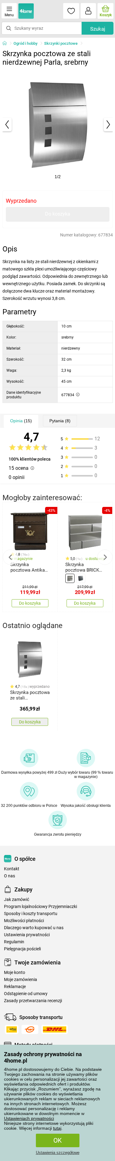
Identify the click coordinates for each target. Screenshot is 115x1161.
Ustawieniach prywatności (29, 1118)
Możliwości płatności (24, 920)
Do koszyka (57, 214)
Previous (10, 557)
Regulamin (14, 942)
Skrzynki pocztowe (61, 43)
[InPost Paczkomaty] (11, 1029)
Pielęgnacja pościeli (22, 949)
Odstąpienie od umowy (26, 993)
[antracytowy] (80, 578)
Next (105, 557)
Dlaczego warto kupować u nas (33, 927)
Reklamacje (15, 986)
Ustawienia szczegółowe (57, 1152)
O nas (9, 876)
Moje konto (14, 972)
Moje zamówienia (20, 979)
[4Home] (6, 43)
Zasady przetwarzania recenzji (33, 1000)
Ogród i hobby (25, 43)
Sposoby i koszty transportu (30, 913)
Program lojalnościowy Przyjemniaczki (40, 906)
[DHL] (54, 1029)
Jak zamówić (16, 899)
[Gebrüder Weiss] (29, 1029)
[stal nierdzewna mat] (70, 578)
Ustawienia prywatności (27, 935)
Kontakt (11, 869)
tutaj (57, 1128)
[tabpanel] (57, 124)
